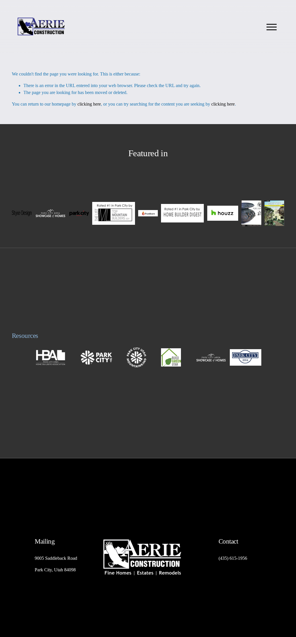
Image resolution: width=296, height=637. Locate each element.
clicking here (89, 104)
